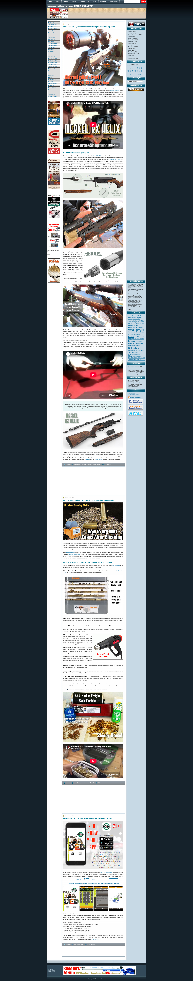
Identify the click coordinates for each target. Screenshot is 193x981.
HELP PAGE (51, 92)
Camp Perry (134, 330)
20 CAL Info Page (52, 45)
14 (132, 70)
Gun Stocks (51, 81)
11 (141, 68)
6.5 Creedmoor (135, 316)
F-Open (137, 336)
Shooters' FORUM (52, 24)
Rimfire (138, 350)
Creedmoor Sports (134, 332)
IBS (136, 341)
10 (139, 68)
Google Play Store (113, 878)
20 (130, 71)
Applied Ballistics (133, 321)
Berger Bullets (133, 325)
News (82, 944)
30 (137, 73)
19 (128, 71)
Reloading (87, 782)
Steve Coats (131, 289)
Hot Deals (130, 43)
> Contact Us (51, 94)
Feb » (139, 74)
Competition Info (52, 35)
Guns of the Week (52, 28)
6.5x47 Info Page (52, 60)
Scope (130, 352)
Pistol (130, 346)
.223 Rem (136, 315)
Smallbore (131, 358)
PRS (134, 346)
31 (139, 73)
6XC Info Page (51, 56)
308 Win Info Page (52, 66)
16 (137, 70)
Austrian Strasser (114, 90)
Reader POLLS (52, 87)
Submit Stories (51, 970)
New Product (77, 944)
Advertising (50, 968)
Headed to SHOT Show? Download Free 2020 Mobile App (87, 818)
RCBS (138, 346)
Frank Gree (131, 300)
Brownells (131, 327)
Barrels (50, 77)
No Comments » (91, 944)
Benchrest (140, 323)
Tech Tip (92, 782)
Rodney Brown (132, 304)
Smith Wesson (140, 358)
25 (141, 71)
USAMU (137, 360)
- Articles (76, 464)
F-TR (142, 337)
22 (135, 71)
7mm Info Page (52, 64)
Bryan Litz (140, 327)
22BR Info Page (52, 49)
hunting (131, 341)
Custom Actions (52, 79)
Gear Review (81, 464)
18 (141, 70)
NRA (130, 343)
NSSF (135, 343)
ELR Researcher (132, 284)
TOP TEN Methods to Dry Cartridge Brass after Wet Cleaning (89, 500)
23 (137, 71)
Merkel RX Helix (97, 155)
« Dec (130, 74)
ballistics (131, 323)
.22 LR (130, 315)
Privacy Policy (51, 971)
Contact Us (50, 969)
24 (139, 71)
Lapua (140, 341)
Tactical (130, 55)
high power (132, 339)
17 (139, 70)
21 (132, 71)
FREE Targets (51, 68)
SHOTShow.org (95, 939)
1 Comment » (108, 464)
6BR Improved (51, 41)
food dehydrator (116, 565)
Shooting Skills (131, 53)
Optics (129, 50)
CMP (142, 330)
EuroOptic (87, 459)
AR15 (141, 321)
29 (135, 73)
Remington (131, 350)
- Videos (130, 33)
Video (143, 360)
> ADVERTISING (52, 96)
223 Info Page (51, 47)
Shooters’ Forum (70, 552)
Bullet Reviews (51, 75)
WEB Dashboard (80, 879)
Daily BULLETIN (52, 26)
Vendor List (51, 85)
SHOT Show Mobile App (106, 872)
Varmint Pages (51, 37)
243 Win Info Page (52, 58)
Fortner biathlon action (114, 159)
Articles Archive (52, 30)
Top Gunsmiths (52, 70)
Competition (131, 36)
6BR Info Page (51, 39)
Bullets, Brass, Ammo (79, 782)
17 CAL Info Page (52, 43)
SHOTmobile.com (96, 879)
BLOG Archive (51, 32)
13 (130, 70)
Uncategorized (131, 58)
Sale (142, 350)
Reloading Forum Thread (74, 554)
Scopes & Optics (52, 83)
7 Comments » (101, 782)
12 (128, 70)
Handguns (130, 41)
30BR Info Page (52, 51)
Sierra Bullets (137, 356)
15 (135, 70)
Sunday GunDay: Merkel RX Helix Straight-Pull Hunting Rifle (89, 27)
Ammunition (136, 319)
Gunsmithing (88, 464)
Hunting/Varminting (96, 464)
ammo (130, 319)
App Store (86, 878)
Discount (137, 334)
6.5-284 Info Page (52, 62)
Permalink (68, 464)
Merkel (64, 157)
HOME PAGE (51, 22)
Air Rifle (138, 317)
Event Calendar (52, 89)
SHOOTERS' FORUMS (134, 394)
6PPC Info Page (52, 54)
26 (128, 73)
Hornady (140, 339)
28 (132, 73)
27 (130, 73)
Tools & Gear (51, 73)
